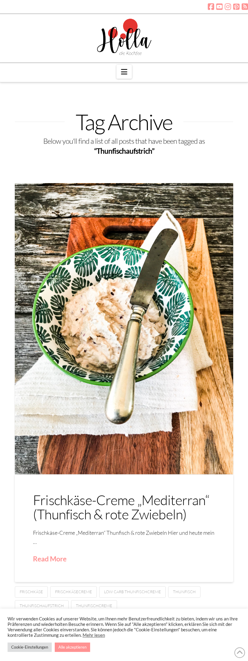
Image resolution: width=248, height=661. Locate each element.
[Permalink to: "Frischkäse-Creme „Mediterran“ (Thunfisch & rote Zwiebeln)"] (124, 328)
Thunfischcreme (94, 605)
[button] (124, 72)
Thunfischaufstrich (42, 605)
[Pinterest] (236, 6)
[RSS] (245, 6)
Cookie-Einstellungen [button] (29, 647)
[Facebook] (211, 6)
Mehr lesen (94, 635)
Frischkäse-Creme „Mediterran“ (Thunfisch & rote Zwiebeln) (121, 507)
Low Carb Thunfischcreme (132, 591)
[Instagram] (228, 6)
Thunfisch (184, 591)
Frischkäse (31, 591)
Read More (50, 558)
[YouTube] (219, 6)
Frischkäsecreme (73, 591)
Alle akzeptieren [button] (72, 647)
